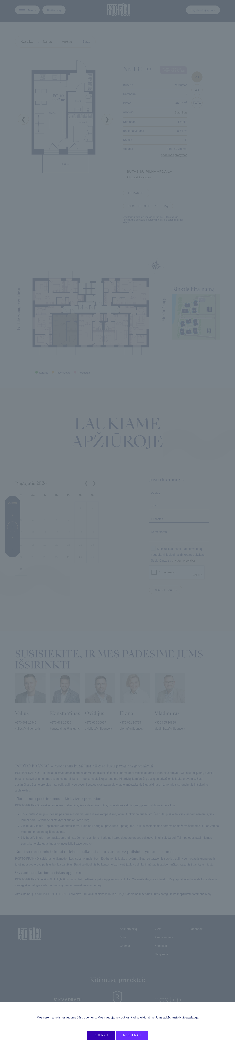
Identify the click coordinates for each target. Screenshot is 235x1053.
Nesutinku (132, 1035)
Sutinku (101, 1035)
